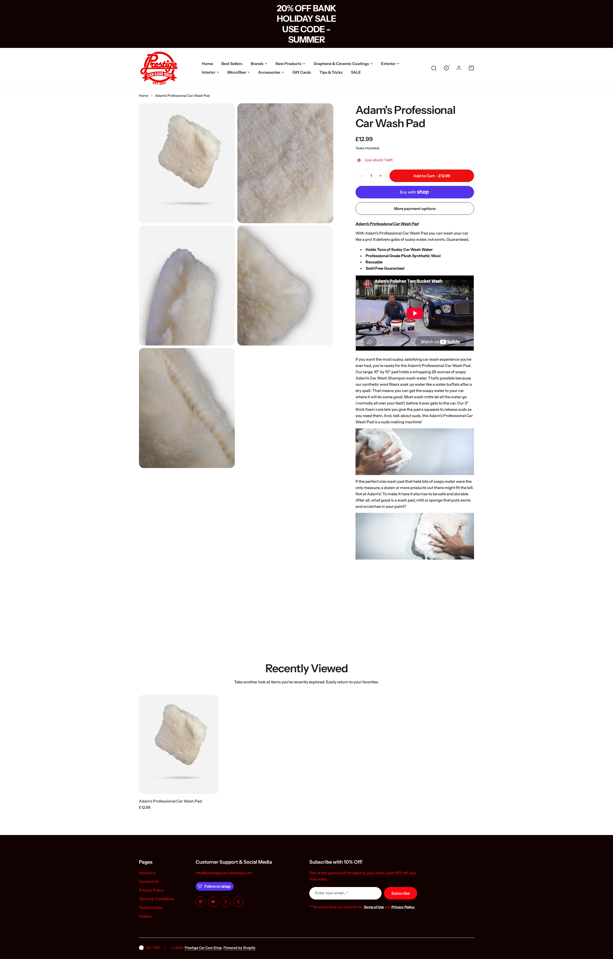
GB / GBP (153, 948)
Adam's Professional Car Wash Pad (405, 116)
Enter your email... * (331, 893)
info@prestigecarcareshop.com (224, 872)
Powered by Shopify (240, 948)
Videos (145, 916)
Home (143, 95)
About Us (147, 872)
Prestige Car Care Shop (203, 948)
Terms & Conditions (156, 898)
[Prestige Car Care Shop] (159, 68)
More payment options (415, 208)
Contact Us (149, 881)
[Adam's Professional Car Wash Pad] (178, 744)
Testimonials (150, 907)
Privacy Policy (151, 890)
